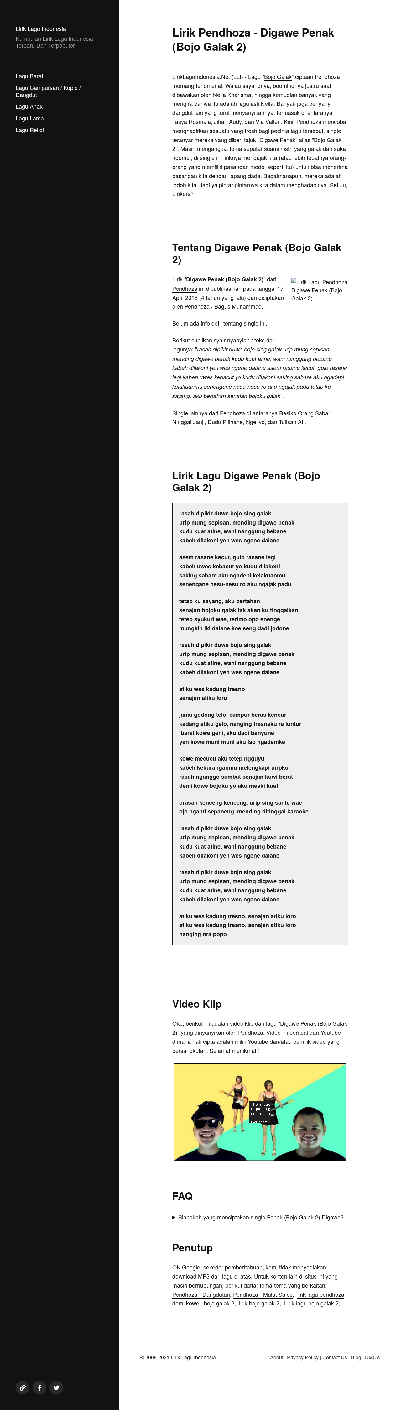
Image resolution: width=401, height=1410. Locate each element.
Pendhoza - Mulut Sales (263, 1294)
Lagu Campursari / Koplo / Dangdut (48, 91)
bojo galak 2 (219, 1303)
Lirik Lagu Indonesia (41, 28)
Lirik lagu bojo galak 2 (311, 1303)
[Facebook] (39, 1387)
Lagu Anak (29, 106)
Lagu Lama (30, 118)
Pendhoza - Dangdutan (201, 1294)
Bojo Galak (278, 76)
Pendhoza (184, 288)
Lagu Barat (29, 76)
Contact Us (334, 1357)
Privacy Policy (303, 1357)
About (276, 1357)
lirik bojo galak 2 (259, 1303)
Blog (356, 1357)
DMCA (372, 1357)
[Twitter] (56, 1387)
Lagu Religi (30, 130)
